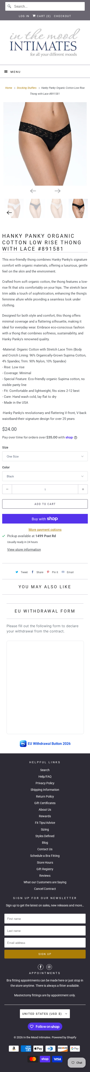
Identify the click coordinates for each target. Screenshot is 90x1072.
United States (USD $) (42, 1013)
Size (5, 447)
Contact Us (44, 849)
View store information (24, 550)
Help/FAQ (45, 776)
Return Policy (45, 796)
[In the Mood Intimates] (44, 44)
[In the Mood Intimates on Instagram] (49, 967)
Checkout (62, 16)
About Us (45, 809)
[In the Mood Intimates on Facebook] (40, 967)
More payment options (45, 530)
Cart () (43, 16)
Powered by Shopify (64, 1037)
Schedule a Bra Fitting (45, 855)
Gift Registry (44, 869)
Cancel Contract (45, 888)
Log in (24, 16)
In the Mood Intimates (36, 1037)
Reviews (44, 875)
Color (6, 467)
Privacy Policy (45, 783)
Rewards (45, 816)
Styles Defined (44, 836)
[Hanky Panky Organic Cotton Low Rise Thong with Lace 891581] (45, 144)
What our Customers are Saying (45, 882)
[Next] (57, 190)
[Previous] (33, 190)
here (61, 980)
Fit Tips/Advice (45, 822)
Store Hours (45, 862)
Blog (45, 842)
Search (45, 770)
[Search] (9, 6)
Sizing (45, 829)
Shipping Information (45, 789)
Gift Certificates (44, 803)
